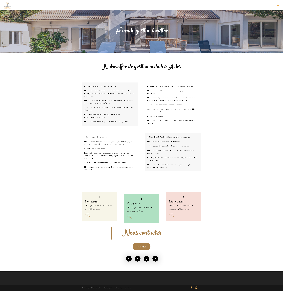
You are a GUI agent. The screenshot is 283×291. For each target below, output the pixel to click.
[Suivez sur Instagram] (146, 259)
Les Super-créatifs (123, 288)
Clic (88, 215)
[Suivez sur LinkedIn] (155, 259)
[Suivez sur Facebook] (129, 259)
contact (141, 246)
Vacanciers (133, 203)
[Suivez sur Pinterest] (138, 259)
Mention (99, 288)
